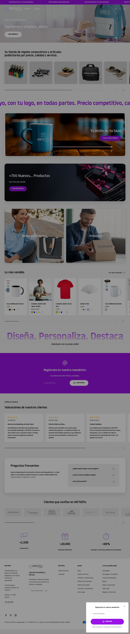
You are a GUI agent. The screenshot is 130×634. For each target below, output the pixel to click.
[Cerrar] (124, 606)
